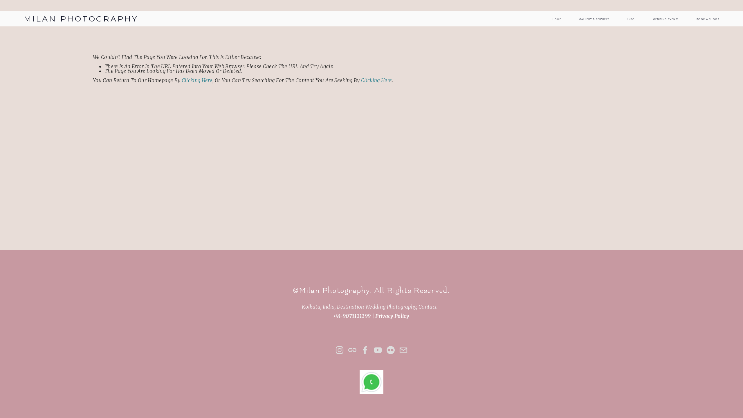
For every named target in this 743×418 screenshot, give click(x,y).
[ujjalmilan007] (391, 350)
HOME (557, 19)
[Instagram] (340, 350)
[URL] (352, 350)
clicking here (197, 80)
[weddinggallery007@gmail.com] (403, 350)
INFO (631, 19)
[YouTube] (378, 350)
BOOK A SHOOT (708, 19)
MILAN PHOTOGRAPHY (81, 19)
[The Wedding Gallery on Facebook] (365, 350)
